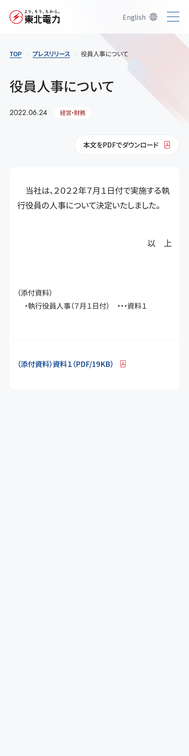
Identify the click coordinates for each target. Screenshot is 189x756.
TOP (16, 53)
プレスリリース (51, 53)
